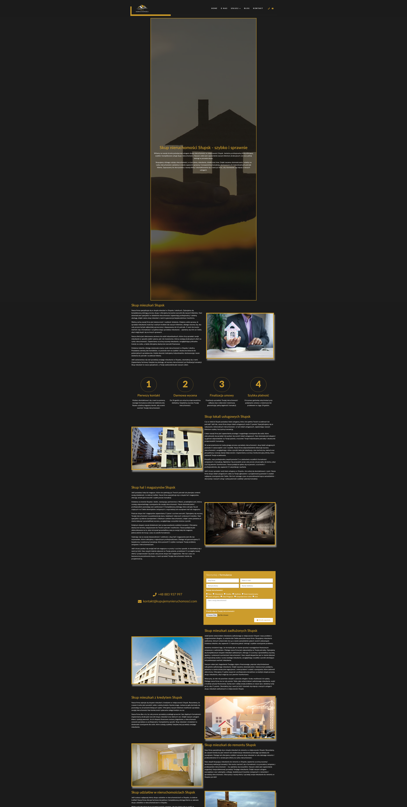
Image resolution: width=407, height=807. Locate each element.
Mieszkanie (219, 594)
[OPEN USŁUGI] (240, 8)
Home (214, 8)
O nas (224, 8)
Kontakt (258, 8)
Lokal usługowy (214, 596)
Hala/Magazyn (227, 596)
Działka (228, 594)
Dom (210, 594)
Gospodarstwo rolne (244, 596)
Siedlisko (237, 594)
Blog (247, 8)
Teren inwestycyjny (251, 594)
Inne (256, 596)
